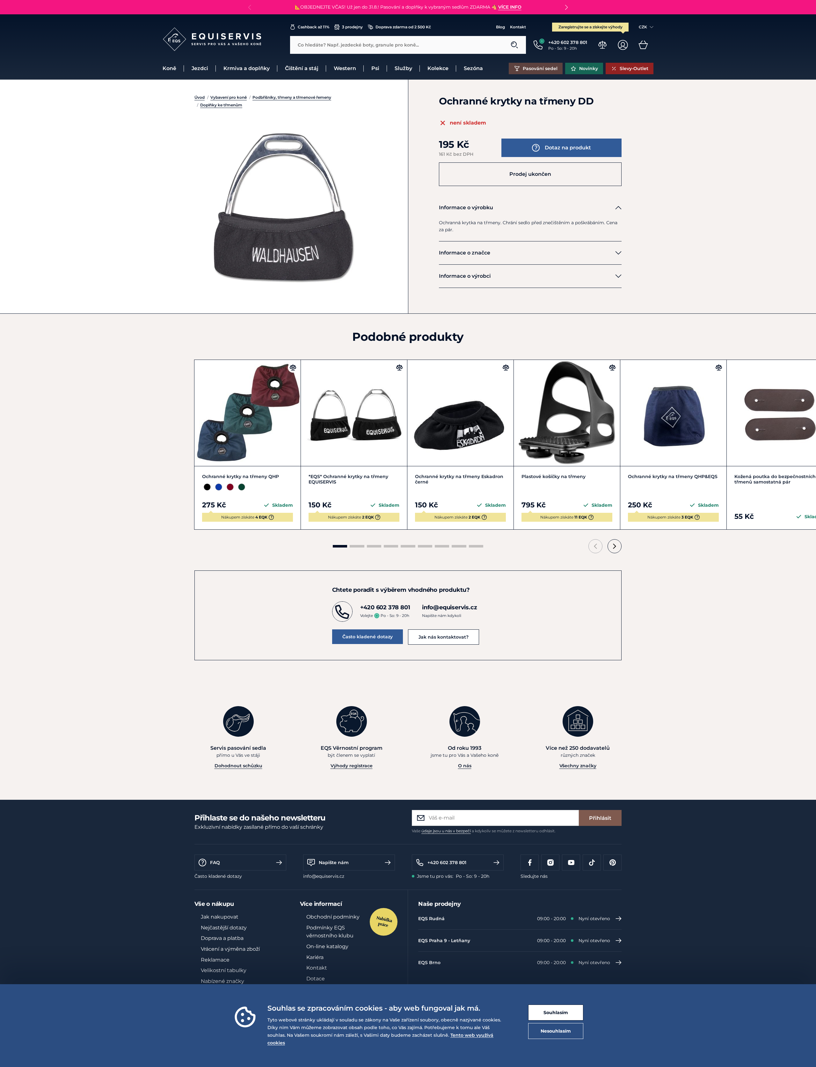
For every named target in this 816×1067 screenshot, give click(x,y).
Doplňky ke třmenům (221, 105)
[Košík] (643, 45)
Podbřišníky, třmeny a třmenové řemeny (291, 97)
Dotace (315, 979)
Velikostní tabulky (223, 970)
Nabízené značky (222, 981)
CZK (643, 27)
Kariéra (315, 957)
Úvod (199, 97)
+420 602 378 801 (446, 862)
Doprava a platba (222, 938)
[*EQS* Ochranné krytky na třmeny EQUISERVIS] (354, 413)
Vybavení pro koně (228, 97)
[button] (566, 7)
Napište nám (334, 862)
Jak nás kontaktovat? (444, 637)
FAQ (215, 862)
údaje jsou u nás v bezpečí (446, 830)
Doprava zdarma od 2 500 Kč (403, 27)
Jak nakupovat (219, 917)
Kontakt (518, 27)
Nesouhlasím (556, 1031)
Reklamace (215, 960)
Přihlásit (600, 818)
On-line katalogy (327, 946)
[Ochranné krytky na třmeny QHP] (247, 413)
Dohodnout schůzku (238, 766)
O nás (464, 766)
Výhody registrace (352, 766)
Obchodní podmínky (333, 917)
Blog (500, 27)
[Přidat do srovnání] (293, 367)
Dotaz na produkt (568, 148)
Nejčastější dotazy (224, 928)
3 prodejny (352, 27)
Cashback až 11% (313, 27)
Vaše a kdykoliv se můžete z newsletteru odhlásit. (484, 830)
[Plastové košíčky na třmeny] (567, 413)
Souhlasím (555, 1012)
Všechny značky (577, 766)
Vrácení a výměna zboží (230, 949)
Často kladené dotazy (367, 637)
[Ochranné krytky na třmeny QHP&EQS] (673, 413)
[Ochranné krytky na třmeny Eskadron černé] (460, 413)
